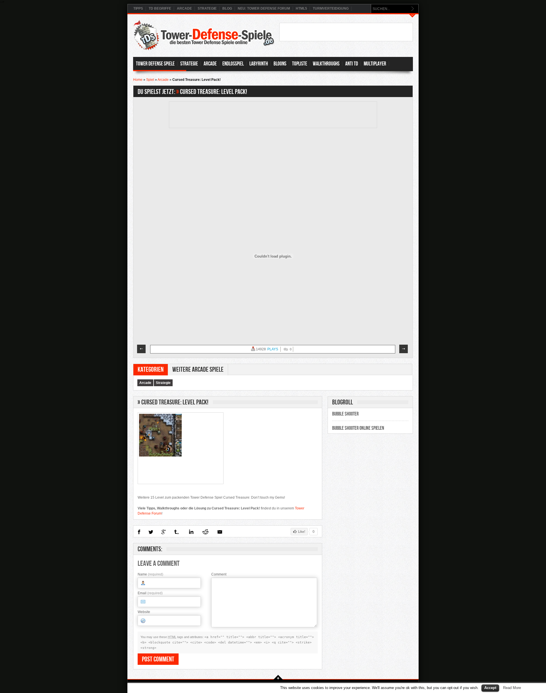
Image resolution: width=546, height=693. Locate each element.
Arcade (184, 9)
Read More (512, 688)
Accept (490, 688)
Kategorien (151, 369)
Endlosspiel (233, 64)
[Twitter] (151, 531)
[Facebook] (139, 531)
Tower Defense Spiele (155, 64)
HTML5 (301, 9)
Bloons (280, 64)
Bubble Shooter (345, 414)
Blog (227, 9)
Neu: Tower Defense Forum (264, 9)
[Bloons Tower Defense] (141, 348)
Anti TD (351, 64)
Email (150, 593)
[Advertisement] (346, 31)
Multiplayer (375, 64)
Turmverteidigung (331, 9)
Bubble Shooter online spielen (358, 428)
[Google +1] (164, 531)
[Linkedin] (191, 531)
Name (150, 574)
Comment (218, 574)
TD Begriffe (160, 9)
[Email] (220, 531)
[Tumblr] (176, 531)
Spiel (150, 80)
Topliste (299, 64)
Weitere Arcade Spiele (198, 369)
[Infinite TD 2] (403, 348)
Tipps (138, 9)
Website (144, 612)
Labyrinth (258, 64)
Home (137, 80)
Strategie (207, 9)
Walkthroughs (326, 64)
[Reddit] (205, 531)
